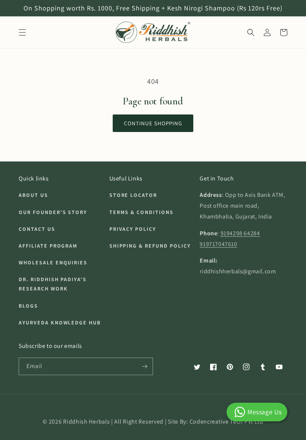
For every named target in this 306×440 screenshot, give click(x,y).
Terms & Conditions (141, 212)
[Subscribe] (144, 366)
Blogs (28, 305)
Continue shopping (153, 123)
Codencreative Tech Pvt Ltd (226, 421)
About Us (33, 195)
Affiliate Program (48, 245)
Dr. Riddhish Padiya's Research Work (53, 284)
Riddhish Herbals (86, 421)
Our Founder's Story (53, 212)
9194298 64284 (240, 233)
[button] (22, 32)
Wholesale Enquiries (53, 262)
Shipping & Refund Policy (150, 245)
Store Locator (133, 195)
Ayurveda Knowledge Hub (60, 322)
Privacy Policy (132, 229)
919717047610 (218, 244)
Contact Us (37, 229)
